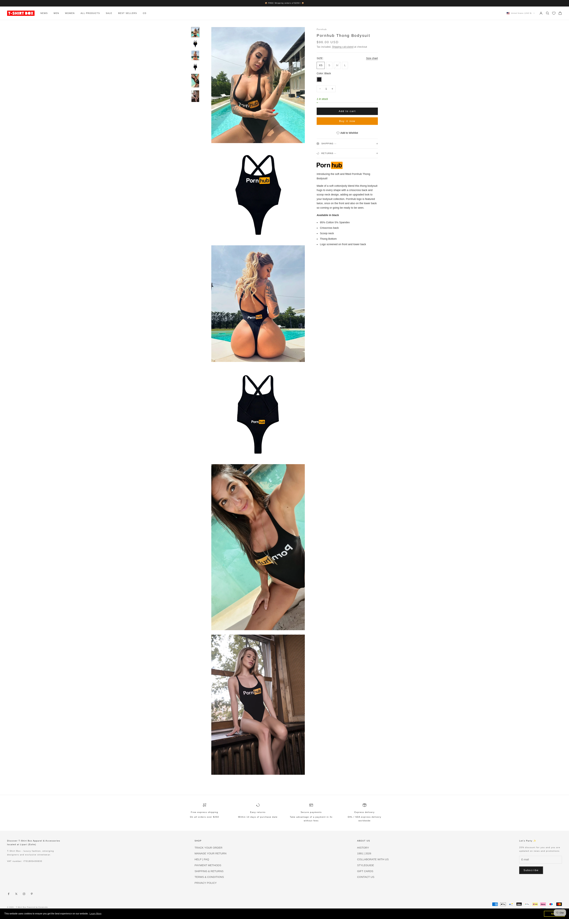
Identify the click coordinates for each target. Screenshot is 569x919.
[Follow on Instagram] (24, 893)
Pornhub (322, 29)
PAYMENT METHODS (208, 865)
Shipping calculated (342, 46)
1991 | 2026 (364, 853)
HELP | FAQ (202, 859)
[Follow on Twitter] (16, 893)
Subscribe (531, 870)
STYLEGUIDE (365, 865)
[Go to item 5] (195, 81)
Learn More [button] (95, 913)
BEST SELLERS (127, 13)
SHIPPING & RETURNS (209, 871)
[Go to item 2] (195, 44)
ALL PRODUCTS (90, 13)
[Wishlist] (553, 13)
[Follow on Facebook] (8, 893)
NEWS (44, 13)
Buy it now (347, 121)
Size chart (372, 58)
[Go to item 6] (195, 96)
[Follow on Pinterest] (31, 893)
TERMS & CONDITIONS (209, 876)
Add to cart (347, 111)
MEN (56, 13)
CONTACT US (365, 876)
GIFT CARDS (365, 871)
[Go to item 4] (195, 67)
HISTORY (363, 847)
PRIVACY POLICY (206, 882)
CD (144, 13)
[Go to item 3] (195, 55)
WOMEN (70, 13)
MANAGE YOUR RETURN (210, 853)
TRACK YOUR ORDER (208, 847)
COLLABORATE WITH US (373, 859)
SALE (109, 13)
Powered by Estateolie (37, 907)
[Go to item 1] (195, 32)
